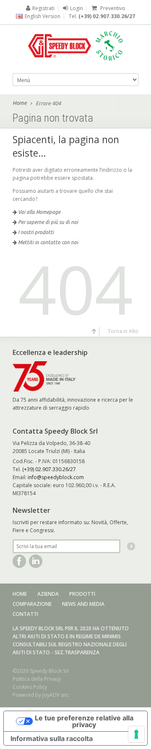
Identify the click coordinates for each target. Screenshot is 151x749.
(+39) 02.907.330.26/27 (106, 16)
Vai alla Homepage (38, 212)
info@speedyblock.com (56, 477)
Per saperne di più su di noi (47, 222)
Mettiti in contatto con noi (47, 242)
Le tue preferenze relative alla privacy (84, 721)
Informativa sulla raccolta (51, 738)
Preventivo (112, 8)
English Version (42, 16)
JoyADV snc (55, 694)
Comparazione (32, 604)
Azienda (48, 593)
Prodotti (82, 593)
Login (76, 8)
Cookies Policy (30, 686)
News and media (83, 604)
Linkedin (35, 561)
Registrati (43, 8)
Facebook (19, 561)
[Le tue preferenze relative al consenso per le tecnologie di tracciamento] (136, 734)
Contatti (25, 614)
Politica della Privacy (37, 678)
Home (20, 103)
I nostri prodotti (35, 232)
